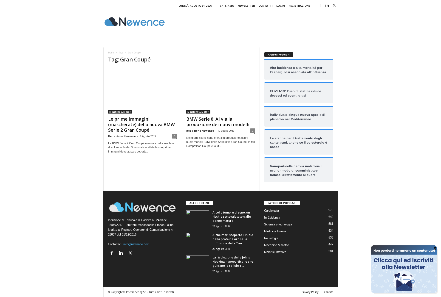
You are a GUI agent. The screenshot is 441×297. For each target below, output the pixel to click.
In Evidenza (272, 217)
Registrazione (299, 5)
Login (280, 5)
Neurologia (271, 238)
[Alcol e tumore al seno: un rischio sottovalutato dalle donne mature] (197, 219)
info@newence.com (136, 244)
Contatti (266, 5)
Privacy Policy (310, 292)
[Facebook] (320, 5)
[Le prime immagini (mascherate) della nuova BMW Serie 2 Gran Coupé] (142, 91)
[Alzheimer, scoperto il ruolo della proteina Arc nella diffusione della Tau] (197, 241)
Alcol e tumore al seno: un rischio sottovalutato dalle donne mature (231, 216)
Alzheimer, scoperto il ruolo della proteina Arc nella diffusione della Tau (232, 239)
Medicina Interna (275, 231)
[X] (334, 5)
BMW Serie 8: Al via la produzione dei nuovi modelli (217, 122)
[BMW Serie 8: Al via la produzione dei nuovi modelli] (220, 91)
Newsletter (246, 5)
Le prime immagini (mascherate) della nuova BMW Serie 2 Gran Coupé (141, 124)
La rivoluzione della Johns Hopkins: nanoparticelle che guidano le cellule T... (232, 261)
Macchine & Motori (120, 111)
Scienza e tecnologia (278, 224)
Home (111, 52)
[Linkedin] (327, 5)
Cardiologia (271, 210)
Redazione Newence (122, 136)
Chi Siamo (227, 5)
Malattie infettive (275, 252)
